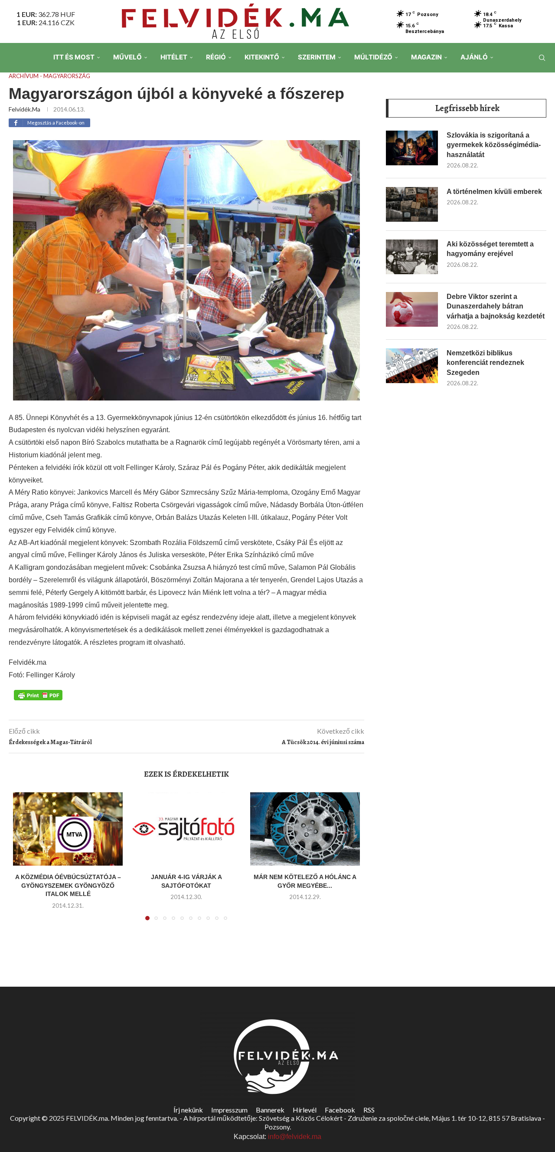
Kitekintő (262, 57)
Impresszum (229, 1110)
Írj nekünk (188, 1110)
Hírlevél (305, 1110)
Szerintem (317, 57)
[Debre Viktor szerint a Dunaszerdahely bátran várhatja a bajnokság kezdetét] (412, 309)
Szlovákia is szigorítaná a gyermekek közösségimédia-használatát (494, 144)
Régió (216, 57)
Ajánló (474, 57)
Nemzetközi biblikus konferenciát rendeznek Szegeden (485, 362)
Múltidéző (373, 57)
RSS (369, 1110)
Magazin (426, 57)
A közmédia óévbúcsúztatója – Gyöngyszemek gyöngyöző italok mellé (68, 885)
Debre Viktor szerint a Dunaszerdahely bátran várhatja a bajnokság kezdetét (496, 306)
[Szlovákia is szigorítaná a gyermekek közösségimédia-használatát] (412, 148)
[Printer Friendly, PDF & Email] (38, 694)
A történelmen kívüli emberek (494, 191)
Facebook (340, 1110)
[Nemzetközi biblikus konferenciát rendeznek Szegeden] (412, 365)
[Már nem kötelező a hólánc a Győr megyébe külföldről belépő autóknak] (305, 829)
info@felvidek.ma (294, 1136)
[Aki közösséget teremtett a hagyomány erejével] (412, 257)
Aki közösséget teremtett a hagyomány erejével (490, 248)
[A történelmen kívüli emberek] (412, 204)
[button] (24, 861)
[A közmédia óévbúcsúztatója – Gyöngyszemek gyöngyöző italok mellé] (68, 829)
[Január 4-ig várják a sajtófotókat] (186, 829)
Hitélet (173, 57)
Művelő (127, 57)
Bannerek (270, 1110)
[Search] (542, 57)
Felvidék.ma (24, 109)
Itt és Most (74, 57)
